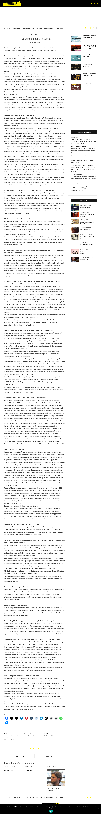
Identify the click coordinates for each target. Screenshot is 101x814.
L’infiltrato (47, 734)
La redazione (16, 28)
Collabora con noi (28, 28)
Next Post (49, 756)
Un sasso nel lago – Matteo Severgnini (82, 165)
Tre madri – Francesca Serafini (79, 146)
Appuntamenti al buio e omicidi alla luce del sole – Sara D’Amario (89, 47)
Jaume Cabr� (9, 771)
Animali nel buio (85, 207)
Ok (51, 811)
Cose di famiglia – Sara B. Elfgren (89, 84)
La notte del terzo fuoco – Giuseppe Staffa (89, 74)
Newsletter (59, 28)
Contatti (39, 28)
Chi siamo (7, 28)
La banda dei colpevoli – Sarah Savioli (87, 223)
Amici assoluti (84, 259)
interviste (34, 35)
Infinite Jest (74, 137)
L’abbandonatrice (85, 229)
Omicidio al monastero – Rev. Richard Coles (90, 36)
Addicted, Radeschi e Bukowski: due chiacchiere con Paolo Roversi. (12, 736)
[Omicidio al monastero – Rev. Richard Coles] (76, 38)
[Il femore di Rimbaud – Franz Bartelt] (76, 67)
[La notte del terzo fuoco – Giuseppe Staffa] (76, 77)
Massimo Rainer (29, 734)
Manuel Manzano (31, 770)
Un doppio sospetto (86, 244)
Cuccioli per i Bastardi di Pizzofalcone (81, 156)
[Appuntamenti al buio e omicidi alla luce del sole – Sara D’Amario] (76, 48)
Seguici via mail (48, 28)
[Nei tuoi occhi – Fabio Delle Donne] (76, 58)
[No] (99, 809)
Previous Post (19, 756)
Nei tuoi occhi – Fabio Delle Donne (89, 55)
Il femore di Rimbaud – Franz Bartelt (89, 65)
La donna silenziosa (76, 184)
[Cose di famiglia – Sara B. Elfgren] (76, 87)
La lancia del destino (77, 174)
